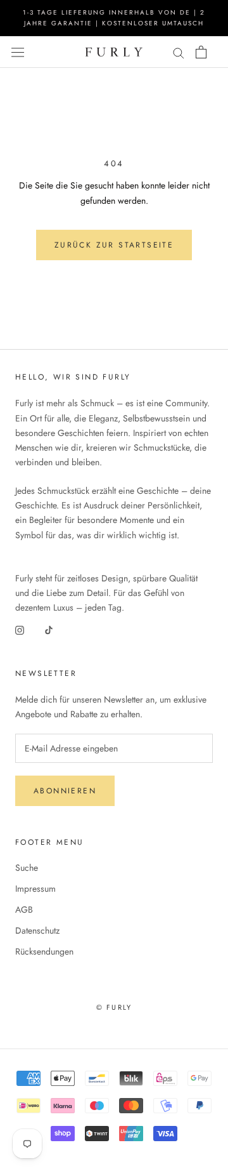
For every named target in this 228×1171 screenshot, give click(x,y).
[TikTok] (48, 629)
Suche (26, 867)
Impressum (35, 888)
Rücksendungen (44, 951)
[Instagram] (19, 629)
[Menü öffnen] (17, 52)
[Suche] (178, 51)
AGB (24, 909)
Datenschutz (37, 930)
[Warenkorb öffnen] (201, 52)
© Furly (114, 1007)
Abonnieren (65, 791)
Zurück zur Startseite (114, 245)
